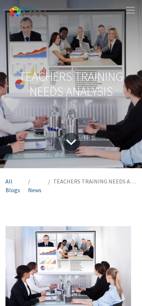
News (35, 190)
